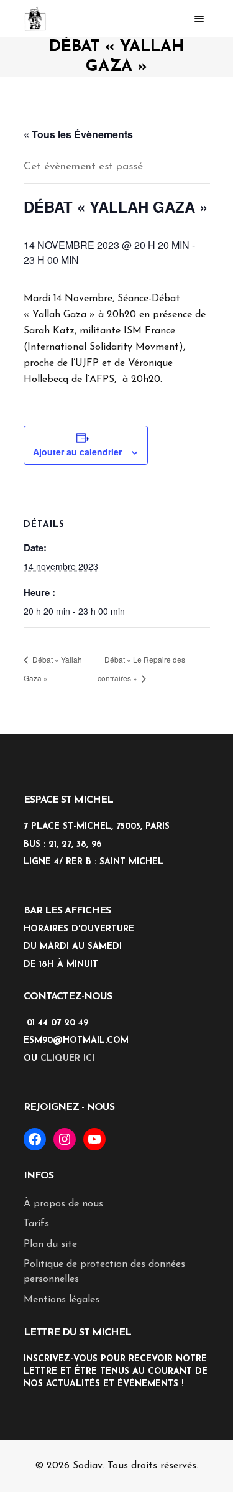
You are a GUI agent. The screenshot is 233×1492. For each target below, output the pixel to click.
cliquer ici (67, 1058)
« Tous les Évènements (78, 134)
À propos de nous (63, 1204)
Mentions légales (61, 1300)
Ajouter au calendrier (77, 451)
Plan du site (50, 1244)
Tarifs (36, 1224)
